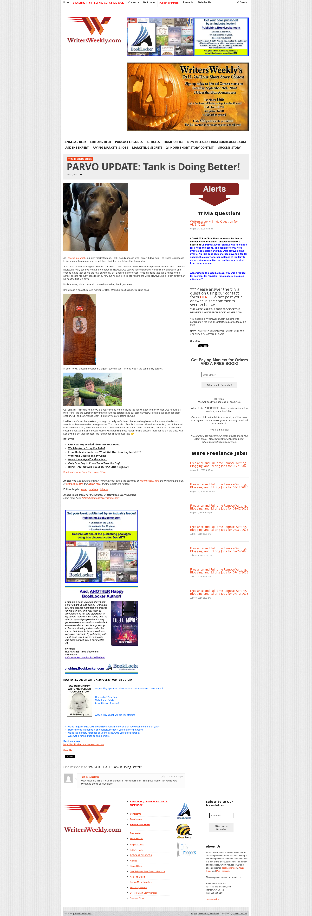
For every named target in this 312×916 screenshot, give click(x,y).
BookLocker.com (74, 483)
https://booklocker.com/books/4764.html (83, 744)
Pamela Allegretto (90, 776)
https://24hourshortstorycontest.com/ (101, 497)
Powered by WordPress (208, 913)
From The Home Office (80, 158)
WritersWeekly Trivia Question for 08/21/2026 (214, 223)
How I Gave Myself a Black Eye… (87, 459)
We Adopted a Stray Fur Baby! (86, 448)
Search (243, 2)
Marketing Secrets (147, 147)
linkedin (104, 489)
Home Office (173, 142)
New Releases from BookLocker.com (216, 142)
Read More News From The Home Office (84, 472)
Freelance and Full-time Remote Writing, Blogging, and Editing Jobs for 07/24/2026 (219, 549)
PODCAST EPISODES (129, 142)
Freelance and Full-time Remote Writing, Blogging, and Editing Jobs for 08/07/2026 (219, 507)
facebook (93, 489)
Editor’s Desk (100, 142)
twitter (84, 489)
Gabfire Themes (240, 913)
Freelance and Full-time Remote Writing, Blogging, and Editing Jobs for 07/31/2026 (219, 528)
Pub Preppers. (223, 870)
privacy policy (212, 899)
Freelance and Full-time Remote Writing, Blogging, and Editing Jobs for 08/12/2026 (219, 485)
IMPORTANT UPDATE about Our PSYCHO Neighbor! (98, 466)
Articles (153, 142)
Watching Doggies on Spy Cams (87, 455)
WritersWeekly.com (149, 480)
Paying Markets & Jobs (110, 147)
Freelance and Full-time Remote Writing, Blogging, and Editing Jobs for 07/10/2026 (219, 592)
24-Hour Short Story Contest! (190, 147)
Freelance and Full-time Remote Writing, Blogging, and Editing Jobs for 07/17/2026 (219, 570)
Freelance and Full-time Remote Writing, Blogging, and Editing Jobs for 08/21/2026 (219, 464)
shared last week (76, 257)
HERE (204, 297)
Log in (194, 913)
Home (66, 2)
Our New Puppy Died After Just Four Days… (94, 444)
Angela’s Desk (75, 142)
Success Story (229, 147)
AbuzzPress (94, 483)
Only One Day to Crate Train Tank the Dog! (94, 463)
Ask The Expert (77, 147)
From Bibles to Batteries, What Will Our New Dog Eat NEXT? (104, 452)
